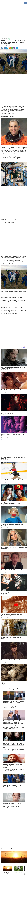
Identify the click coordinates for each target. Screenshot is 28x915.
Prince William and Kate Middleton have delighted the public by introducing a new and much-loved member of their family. (13, 723)
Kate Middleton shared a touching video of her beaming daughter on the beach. (13, 766)
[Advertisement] (14, 20)
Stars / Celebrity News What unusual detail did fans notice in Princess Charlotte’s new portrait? (13, 785)
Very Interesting (12, 2)
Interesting (15, 45)
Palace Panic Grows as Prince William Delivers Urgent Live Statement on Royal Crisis (13, 703)
